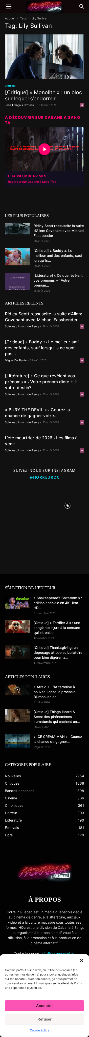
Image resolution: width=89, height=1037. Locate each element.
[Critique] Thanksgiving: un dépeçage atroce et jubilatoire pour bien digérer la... (58, 652)
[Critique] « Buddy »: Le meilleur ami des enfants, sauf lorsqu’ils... (58, 255)
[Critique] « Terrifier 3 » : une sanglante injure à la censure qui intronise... (57, 628)
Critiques (10, 85)
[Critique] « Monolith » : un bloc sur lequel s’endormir (43, 95)
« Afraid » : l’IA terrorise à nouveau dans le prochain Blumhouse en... (54, 692)
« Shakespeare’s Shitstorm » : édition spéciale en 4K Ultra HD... (58, 603)
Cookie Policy (39, 1030)
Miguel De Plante (15, 360)
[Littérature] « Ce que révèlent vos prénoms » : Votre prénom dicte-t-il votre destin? (41, 381)
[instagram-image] (21, 504)
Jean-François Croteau (19, 105)
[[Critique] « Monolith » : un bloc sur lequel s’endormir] (44, 56)
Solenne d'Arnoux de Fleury (22, 326)
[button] (81, 960)
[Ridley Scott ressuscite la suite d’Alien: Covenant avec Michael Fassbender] (17, 228)
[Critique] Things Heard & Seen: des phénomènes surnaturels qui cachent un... (57, 717)
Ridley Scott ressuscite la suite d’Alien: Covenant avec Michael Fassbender (59, 231)
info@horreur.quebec (58, 953)
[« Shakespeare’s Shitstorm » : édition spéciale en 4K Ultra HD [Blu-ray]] (17, 602)
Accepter (44, 1005)
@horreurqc (44, 477)
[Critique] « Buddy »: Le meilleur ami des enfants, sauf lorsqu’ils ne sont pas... (42, 347)
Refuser (45, 1019)
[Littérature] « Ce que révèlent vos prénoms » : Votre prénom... (58, 280)
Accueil (10, 18)
